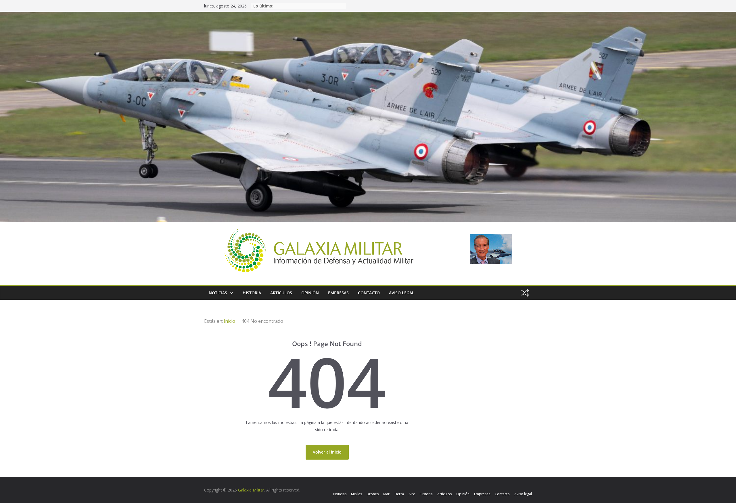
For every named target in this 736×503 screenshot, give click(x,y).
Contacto (369, 292)
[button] (230, 293)
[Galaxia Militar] (368, 15)
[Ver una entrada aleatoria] (525, 293)
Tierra (399, 494)
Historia (252, 292)
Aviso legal (401, 292)
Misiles (356, 494)
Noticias (218, 292)
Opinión (310, 292)
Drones (373, 494)
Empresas (338, 292)
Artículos (281, 292)
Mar (386, 494)
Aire (412, 494)
